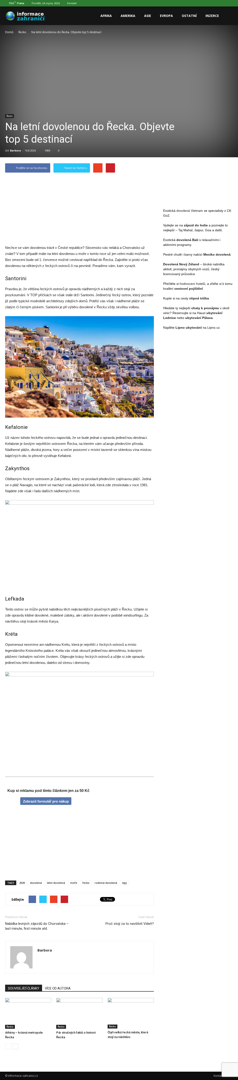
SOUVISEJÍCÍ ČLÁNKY (23, 988)
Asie (147, 15)
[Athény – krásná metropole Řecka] (28, 1013)
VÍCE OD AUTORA (58, 988)
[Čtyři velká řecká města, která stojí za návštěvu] (131, 1013)
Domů (9, 32)
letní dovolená (56, 882)
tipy (124, 882)
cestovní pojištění (188, 288)
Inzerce (212, 15)
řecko (85, 882)
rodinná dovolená (106, 882)
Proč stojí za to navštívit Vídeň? (130, 924)
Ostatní (189, 15)
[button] (227, 15)
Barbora (15, 150)
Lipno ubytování (188, 327)
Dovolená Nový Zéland (181, 264)
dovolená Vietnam (189, 210)
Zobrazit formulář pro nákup (46, 801)
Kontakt (72, 3)
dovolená (36, 882)
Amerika (128, 15)
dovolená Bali (187, 240)
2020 (22, 882)
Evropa (166, 15)
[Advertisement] (79, 209)
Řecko (10, 116)
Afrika (106, 15)
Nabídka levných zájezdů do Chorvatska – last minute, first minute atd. (37, 926)
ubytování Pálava (199, 318)
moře (73, 882)
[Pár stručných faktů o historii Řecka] (79, 1013)
